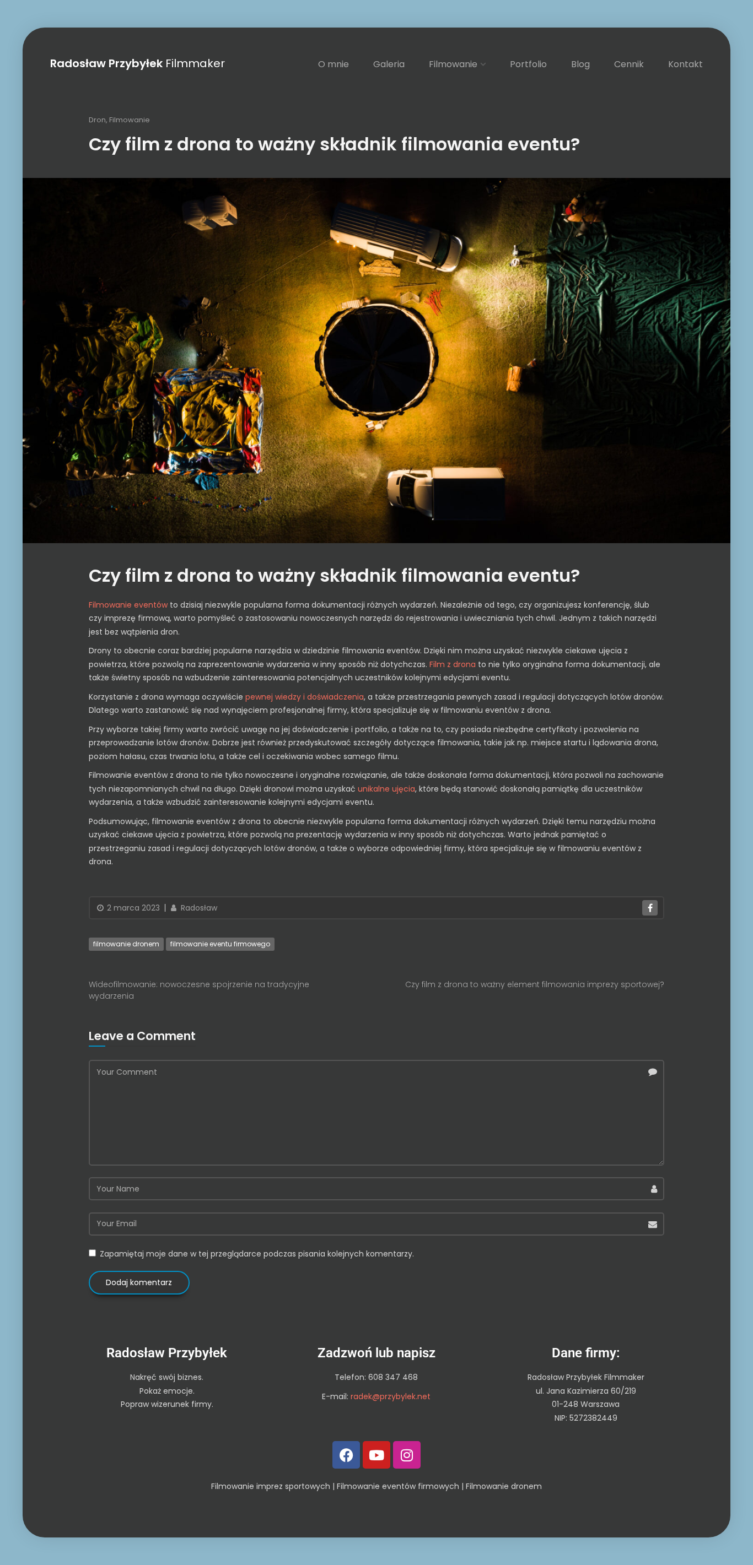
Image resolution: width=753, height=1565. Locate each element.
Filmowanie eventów (128, 604)
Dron (97, 120)
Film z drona (452, 664)
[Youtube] (376, 1455)
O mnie (333, 64)
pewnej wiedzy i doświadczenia (304, 696)
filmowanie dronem (126, 944)
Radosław (198, 907)
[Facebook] (346, 1455)
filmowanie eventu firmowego (220, 944)
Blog (580, 64)
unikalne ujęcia (386, 788)
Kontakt (685, 64)
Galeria (389, 64)
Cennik (629, 64)
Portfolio (528, 64)
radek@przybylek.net (391, 1396)
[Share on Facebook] (650, 908)
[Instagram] (407, 1455)
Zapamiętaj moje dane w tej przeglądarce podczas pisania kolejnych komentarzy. (257, 1253)
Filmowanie (453, 64)
